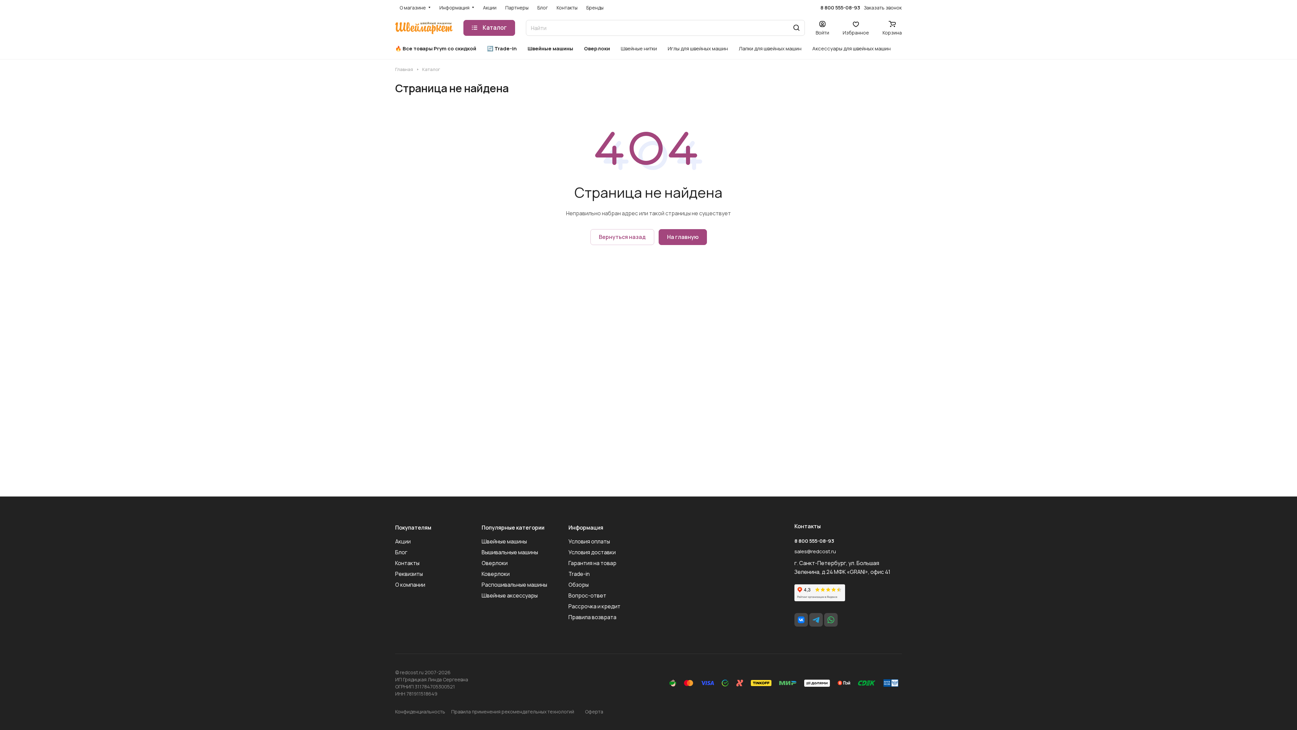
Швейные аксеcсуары (510, 595)
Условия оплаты (589, 541)
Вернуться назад (622, 237)
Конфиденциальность (420, 711)
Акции (403, 541)
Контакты (407, 563)
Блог (401, 552)
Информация (585, 527)
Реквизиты (409, 574)
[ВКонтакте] (801, 620)
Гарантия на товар (592, 563)
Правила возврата (592, 617)
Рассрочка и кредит (594, 606)
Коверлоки (496, 574)
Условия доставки (592, 552)
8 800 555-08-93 (840, 8)
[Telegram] (816, 620)
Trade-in (579, 574)
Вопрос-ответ (587, 595)
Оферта (594, 711)
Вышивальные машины (510, 552)
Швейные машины (504, 541)
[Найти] (796, 28)
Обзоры (578, 584)
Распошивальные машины (514, 584)
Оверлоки (495, 563)
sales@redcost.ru (815, 551)
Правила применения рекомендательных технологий (512, 711)
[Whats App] (831, 620)
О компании (410, 584)
